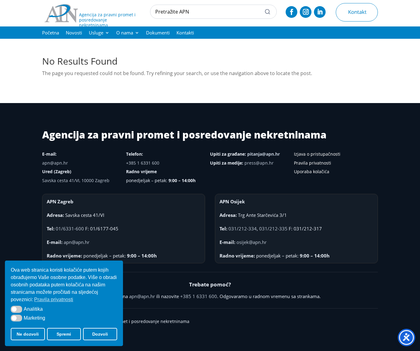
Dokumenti (158, 33)
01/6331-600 (70, 228)
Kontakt (357, 11)
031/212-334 (242, 228)
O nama (124, 33)
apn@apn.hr (55, 163)
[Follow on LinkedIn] (320, 12)
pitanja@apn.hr (263, 154)
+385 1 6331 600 (142, 163)
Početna (50, 33)
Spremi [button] (64, 334)
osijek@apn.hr (251, 242)
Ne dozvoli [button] (28, 334)
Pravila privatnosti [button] (53, 299)
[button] (16, 309)
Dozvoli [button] (100, 334)
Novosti (74, 33)
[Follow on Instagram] (305, 12)
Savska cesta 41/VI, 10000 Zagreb (75, 180)
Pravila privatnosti (312, 163)
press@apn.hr (259, 163)
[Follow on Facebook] (291, 12)
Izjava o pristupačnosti (317, 154)
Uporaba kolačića (311, 171)
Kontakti (185, 33)
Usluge (96, 33)
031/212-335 (273, 228)
